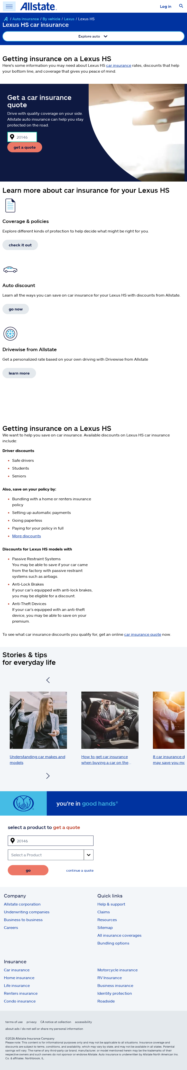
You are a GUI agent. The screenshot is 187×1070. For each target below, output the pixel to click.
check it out (20, 244)
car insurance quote (142, 634)
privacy (32, 1021)
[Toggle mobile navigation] (9, 6)
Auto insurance (25, 19)
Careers (11, 927)
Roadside (106, 1001)
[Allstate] (5, 19)
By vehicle (51, 19)
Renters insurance (20, 993)
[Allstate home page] (38, 6)
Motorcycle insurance (117, 969)
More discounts (26, 535)
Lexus (69, 19)
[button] (181, 6)
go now (16, 309)
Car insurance (16, 969)
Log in (165, 6)
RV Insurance (109, 977)
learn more (19, 373)
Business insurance (115, 985)
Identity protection (114, 993)
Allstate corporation (22, 904)
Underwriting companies (26, 911)
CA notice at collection (55, 1021)
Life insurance (17, 985)
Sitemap (105, 927)
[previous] (48, 681)
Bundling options (113, 943)
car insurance (118, 65)
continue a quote (80, 870)
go (28, 870)
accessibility (83, 1021)
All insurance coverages (119, 935)
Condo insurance (20, 1001)
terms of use (14, 1021)
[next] (48, 776)
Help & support (111, 904)
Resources (107, 919)
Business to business (23, 919)
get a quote (25, 147)
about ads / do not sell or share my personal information (44, 1028)
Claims (103, 911)
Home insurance (19, 977)
